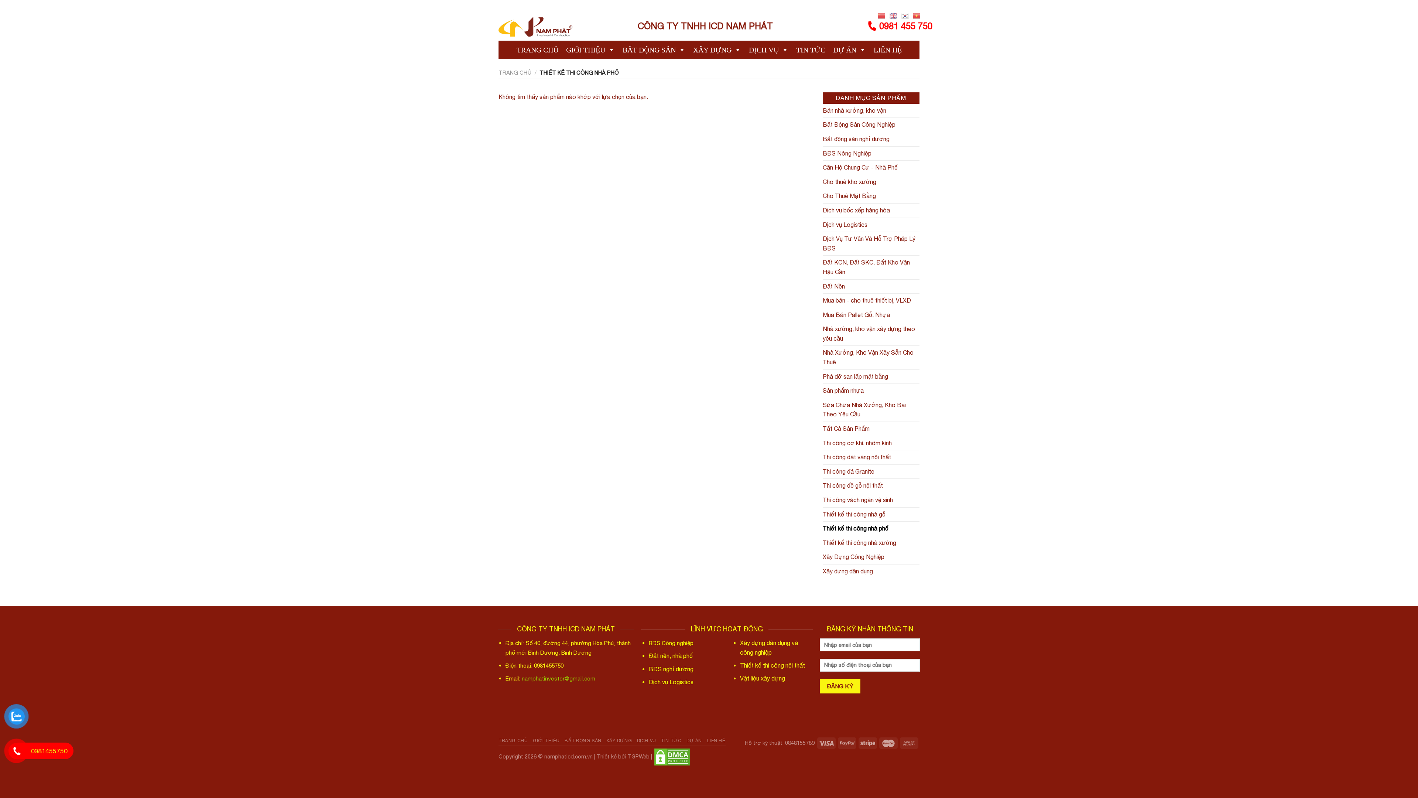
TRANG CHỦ (537, 50)
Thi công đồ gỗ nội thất (853, 485)
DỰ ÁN (844, 50)
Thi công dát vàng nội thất (857, 457)
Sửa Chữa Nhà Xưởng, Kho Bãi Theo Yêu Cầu (864, 410)
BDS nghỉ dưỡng (671, 669)
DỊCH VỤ (764, 50)
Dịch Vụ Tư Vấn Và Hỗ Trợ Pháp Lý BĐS (869, 243)
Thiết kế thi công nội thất (772, 665)
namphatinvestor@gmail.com (558, 678)
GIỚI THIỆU (585, 50)
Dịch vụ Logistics (845, 224)
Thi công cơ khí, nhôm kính (857, 443)
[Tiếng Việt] (916, 16)
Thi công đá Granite (848, 471)
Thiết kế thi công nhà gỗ (854, 514)
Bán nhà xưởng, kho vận (854, 110)
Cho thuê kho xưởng (849, 181)
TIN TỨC (810, 50)
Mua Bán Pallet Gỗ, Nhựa (856, 314)
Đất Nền (834, 286)
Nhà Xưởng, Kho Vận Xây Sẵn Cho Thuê (868, 357)
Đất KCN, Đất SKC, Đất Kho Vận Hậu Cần (866, 267)
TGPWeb (639, 756)
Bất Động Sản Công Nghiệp (859, 124)
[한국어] (905, 16)
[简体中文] (882, 16)
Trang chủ (515, 72)
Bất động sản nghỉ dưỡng (856, 139)
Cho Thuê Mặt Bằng (849, 195)
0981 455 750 (905, 26)
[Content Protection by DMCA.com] (672, 756)
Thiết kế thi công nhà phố (855, 528)
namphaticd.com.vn (568, 756)
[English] (893, 16)
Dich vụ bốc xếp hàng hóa (856, 210)
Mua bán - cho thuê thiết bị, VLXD (867, 300)
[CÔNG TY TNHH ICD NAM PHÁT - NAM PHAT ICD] (535, 26)
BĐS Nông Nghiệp (847, 153)
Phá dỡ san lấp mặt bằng (855, 376)
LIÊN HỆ (888, 50)
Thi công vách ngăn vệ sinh (858, 500)
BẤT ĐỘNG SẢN (649, 50)
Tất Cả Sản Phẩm (846, 428)
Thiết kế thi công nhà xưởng (859, 542)
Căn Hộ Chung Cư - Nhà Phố (860, 167)
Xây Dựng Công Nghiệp (853, 556)
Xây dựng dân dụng (848, 571)
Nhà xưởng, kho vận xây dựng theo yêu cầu (869, 333)
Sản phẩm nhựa (843, 390)
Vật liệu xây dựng (762, 678)
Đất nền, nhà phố (671, 655)
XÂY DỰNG (712, 50)
